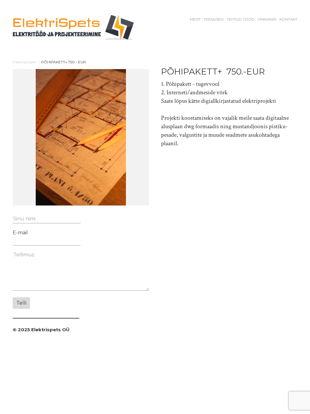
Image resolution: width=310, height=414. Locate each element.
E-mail (20, 232)
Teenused (214, 19)
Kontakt (288, 19)
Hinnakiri (267, 19)
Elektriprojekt (24, 62)
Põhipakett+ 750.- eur (63, 62)
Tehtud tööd (241, 19)
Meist (195, 19)
